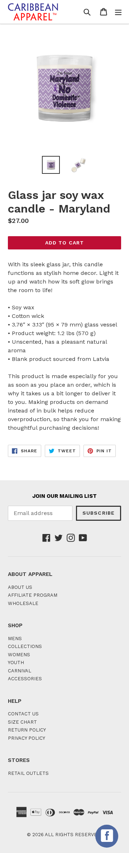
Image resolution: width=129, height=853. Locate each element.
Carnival (19, 670)
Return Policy (27, 730)
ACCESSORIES (25, 678)
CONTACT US (23, 713)
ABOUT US (20, 587)
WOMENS (19, 654)
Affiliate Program (32, 595)
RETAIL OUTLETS (28, 773)
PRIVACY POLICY (26, 738)
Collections (25, 646)
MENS (15, 638)
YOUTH (16, 662)
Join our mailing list (64, 496)
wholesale (23, 603)
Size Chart (22, 722)
